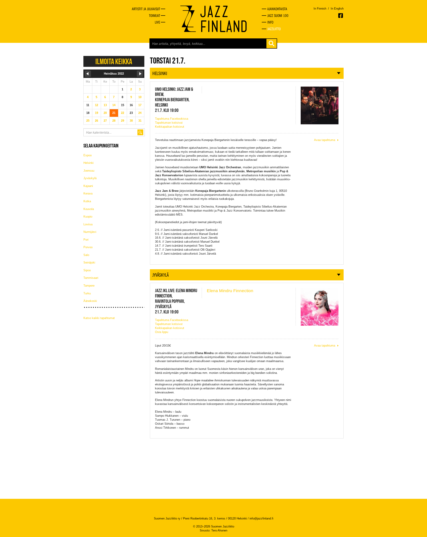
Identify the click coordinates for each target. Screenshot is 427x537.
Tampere (89, 285)
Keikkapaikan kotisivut (169, 126)
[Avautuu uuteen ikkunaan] (341, 15)
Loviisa (88, 224)
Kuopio (87, 216)
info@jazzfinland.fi (261, 518)
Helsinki (88, 162)
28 (113, 120)
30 (131, 120)
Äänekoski (90, 301)
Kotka (87, 201)
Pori (86, 239)
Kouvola (88, 209)
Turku (87, 293)
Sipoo (87, 270)
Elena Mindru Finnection (230, 290)
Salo (86, 255)
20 (105, 113)
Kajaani (88, 186)
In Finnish (320, 8)
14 (113, 105)
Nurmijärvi (89, 232)
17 (139, 105)
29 (122, 120)
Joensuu (88, 170)
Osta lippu (161, 332)
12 (96, 105)
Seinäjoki (89, 262)
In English (337, 8)
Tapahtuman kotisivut (169, 122)
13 (105, 105)
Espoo (87, 155)
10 (139, 97)
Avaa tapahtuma (324, 140)
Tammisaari (90, 277)
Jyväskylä (90, 178)
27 (105, 120)
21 (113, 113)
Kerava (88, 193)
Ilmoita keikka (113, 61)
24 (139, 113)
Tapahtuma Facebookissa (171, 118)
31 (139, 120)
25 (87, 120)
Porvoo (88, 247)
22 (122, 113)
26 (96, 120)
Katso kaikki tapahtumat (99, 318)
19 (96, 113)
